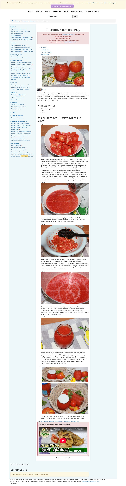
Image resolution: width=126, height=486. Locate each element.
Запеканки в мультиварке (19, 138)
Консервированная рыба (18, 150)
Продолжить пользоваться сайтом (62, 6)
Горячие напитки (16, 109)
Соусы (12, 112)
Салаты (13, 43)
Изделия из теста (16, 87)
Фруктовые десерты (17, 97)
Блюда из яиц (26, 73)
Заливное (23, 29)
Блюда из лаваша (16, 116)
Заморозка (14, 152)
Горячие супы (15, 57)
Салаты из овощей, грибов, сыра (21, 47)
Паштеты (27, 31)
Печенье (26, 87)
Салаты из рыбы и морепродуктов (21, 49)
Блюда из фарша (24, 77)
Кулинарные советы (61, 11)
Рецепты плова (15, 73)
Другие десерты (16, 99)
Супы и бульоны (16, 55)
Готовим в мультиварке (19, 121)
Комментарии (45, 54)
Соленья (33, 21)
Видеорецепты (76, 11)
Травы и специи (24, 152)
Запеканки (14, 77)
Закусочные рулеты (17, 31)
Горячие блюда (16, 60)
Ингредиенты (45, 49)
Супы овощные (26, 57)
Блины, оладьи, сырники (18, 85)
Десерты (13, 92)
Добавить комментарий (63, 458)
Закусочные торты (16, 39)
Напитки (13, 102)
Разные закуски (28, 39)
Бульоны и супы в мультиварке (20, 140)
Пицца (30, 85)
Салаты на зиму (16, 145)
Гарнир (13, 79)
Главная (30, 11)
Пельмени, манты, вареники (20, 75)
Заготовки (25, 21)
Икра (30, 154)
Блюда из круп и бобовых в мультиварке (19, 128)
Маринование (15, 156)
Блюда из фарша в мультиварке (21, 131)
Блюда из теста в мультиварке (20, 136)
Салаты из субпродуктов (18, 45)
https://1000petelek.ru (68, 34)
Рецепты (39, 11)
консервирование (57, 421)
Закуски (13, 27)
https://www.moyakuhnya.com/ (91, 481)
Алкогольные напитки (17, 104)
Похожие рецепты (46, 52)
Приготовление (45, 51)
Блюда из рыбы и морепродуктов (21, 62)
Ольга (44, 89)
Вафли (27, 89)
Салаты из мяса (16, 51)
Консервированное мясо (18, 147)
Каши (13, 71)
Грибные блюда (21, 71)
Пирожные (20, 89)
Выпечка (13, 83)
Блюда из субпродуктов (18, 67)
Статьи (47, 11)
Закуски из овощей (17, 33)
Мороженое (22, 95)
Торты (13, 89)
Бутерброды (15, 29)
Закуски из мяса (16, 35)
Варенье (30, 156)
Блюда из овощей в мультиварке (21, 134)
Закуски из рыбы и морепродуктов (21, 37)
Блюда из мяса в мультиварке (20, 123)
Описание (44, 47)
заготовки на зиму (46, 421)
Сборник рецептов (92, 11)
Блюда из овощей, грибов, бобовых (22, 69)
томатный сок (74, 421)
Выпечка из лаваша (17, 118)
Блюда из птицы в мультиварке (20, 125)
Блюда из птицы (27, 64)
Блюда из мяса (15, 64)
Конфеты (14, 95)
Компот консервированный (19, 154)
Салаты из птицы (28, 51)
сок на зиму (66, 421)
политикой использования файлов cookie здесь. (102, 3)
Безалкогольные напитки (18, 107)
